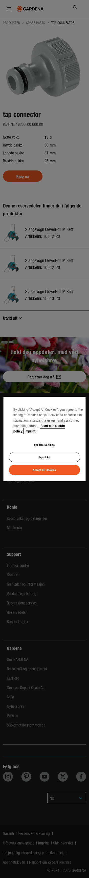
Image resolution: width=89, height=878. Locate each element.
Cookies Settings (44, 445)
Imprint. (30, 431)
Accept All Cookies (44, 470)
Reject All (44, 457)
